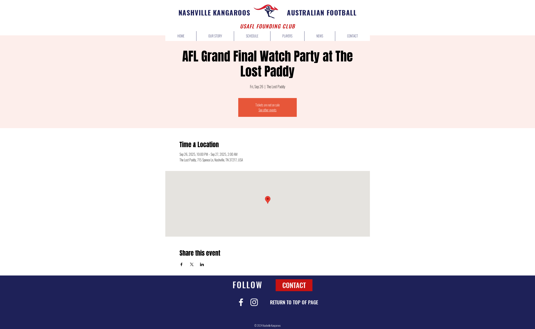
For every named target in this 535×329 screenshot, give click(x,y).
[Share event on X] (192, 264)
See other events (267, 109)
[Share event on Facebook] (181, 264)
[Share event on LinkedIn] (202, 264)
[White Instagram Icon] (254, 302)
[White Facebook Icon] (241, 302)
